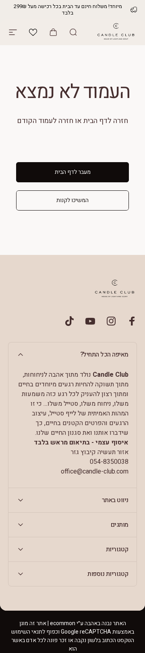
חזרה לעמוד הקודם (45, 120)
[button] (33, 32)
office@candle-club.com (94, 471)
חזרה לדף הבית (105, 120)
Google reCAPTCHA (86, 632)
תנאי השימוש (26, 632)
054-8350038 (109, 462)
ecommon (62, 623)
